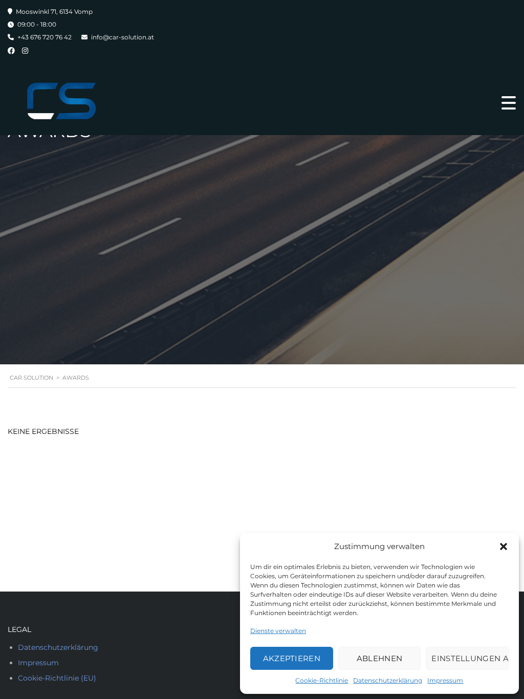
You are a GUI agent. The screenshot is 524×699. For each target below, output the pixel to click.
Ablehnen (379, 658)
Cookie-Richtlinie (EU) (57, 678)
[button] (503, 546)
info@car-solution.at (122, 37)
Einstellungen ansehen (470, 658)
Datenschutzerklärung (387, 680)
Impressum (445, 680)
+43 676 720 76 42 (44, 37)
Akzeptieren (291, 658)
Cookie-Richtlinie (321, 680)
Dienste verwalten (278, 631)
